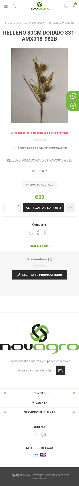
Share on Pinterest (45, 232)
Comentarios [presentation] (39, 246)
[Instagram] (44, 435)
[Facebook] (35, 435)
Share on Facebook (38, 232)
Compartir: (39, 224)
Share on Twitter (31, 232)
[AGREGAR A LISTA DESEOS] (70, 207)
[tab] (39, 246)
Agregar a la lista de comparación (42, 148)
